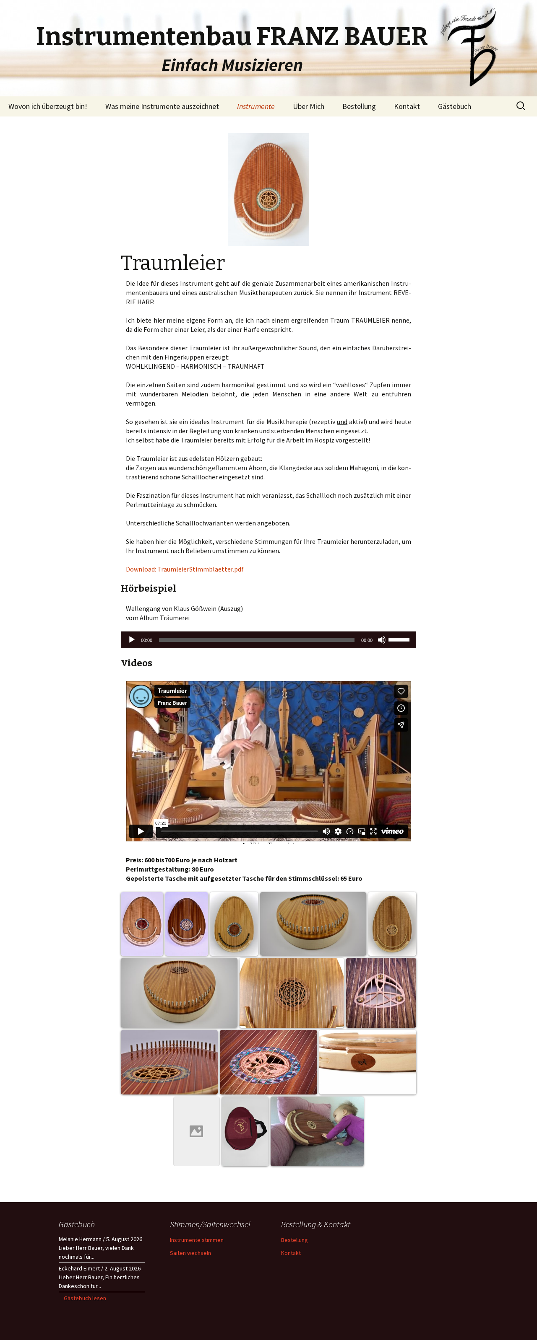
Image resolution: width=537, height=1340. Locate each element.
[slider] (400, 639)
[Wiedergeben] (132, 640)
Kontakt (407, 106)
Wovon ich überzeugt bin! (47, 106)
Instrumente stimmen (197, 1240)
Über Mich (308, 106)
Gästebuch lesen (85, 1298)
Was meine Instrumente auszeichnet (162, 106)
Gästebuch (454, 106)
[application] (268, 639)
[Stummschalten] (382, 640)
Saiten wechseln (190, 1253)
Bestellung (359, 106)
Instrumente (256, 106)
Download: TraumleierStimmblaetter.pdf (185, 569)
